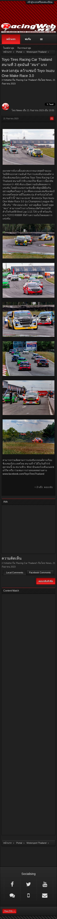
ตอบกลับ (48, 487)
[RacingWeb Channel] (45, 884)
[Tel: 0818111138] (28, 895)
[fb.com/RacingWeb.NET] (12, 884)
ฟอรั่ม (28, 39)
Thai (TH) (8, 911)
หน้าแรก (11, 39)
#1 (52, 118)
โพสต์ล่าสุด (8, 48)
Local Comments (14, 572)
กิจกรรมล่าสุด (24, 48)
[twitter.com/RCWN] (28, 884)
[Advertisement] (28, 529)
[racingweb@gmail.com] (45, 895)
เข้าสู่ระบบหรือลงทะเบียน (40, 2)
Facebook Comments (40, 572)
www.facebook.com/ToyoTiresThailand (23, 474)
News (49, 80)
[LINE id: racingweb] (12, 895)
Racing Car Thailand (26, 80)
